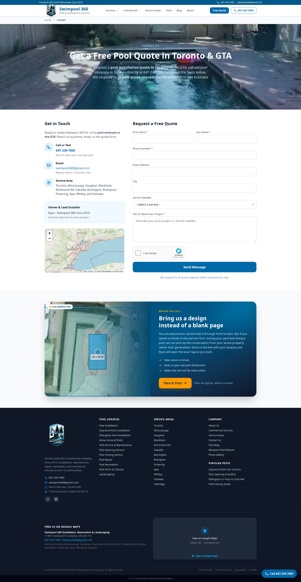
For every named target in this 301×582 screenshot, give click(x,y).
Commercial (130, 10)
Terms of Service (223, 570)
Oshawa (158, 479)
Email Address (141, 165)
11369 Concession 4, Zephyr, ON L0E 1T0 (68, 535)
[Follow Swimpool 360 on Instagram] (48, 499)
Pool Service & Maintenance (115, 445)
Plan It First (173, 383)
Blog (179, 10)
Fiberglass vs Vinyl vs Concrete (226, 479)
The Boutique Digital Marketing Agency (154, 578)
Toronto (158, 425)
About (190, 10)
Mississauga (161, 430)
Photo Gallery (216, 454)
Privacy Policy (205, 570)
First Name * (140, 132)
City (135, 181)
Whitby (158, 474)
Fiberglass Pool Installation (115, 435)
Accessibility (240, 570)
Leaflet (89, 271)
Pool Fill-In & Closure (111, 469)
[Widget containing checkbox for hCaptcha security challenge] (159, 253)
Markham (159, 440)
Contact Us (215, 440)
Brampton (160, 459)
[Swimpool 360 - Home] (57, 436)
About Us (214, 425)
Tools (169, 10)
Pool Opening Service (111, 450)
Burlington (160, 454)
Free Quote (219, 10)
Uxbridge (159, 484)
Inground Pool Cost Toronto (225, 469)
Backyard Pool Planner (222, 450)
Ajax (156, 469)
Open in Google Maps (207, 555)
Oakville (158, 450)
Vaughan (159, 435)
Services (110, 10)
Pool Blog (214, 445)
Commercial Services (221, 430)
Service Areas (153, 10)
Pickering (159, 464)
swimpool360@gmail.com (249, 2)
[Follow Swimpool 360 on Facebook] (56, 499)
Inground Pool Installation (114, 430)
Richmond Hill (162, 445)
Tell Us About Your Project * (149, 214)
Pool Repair (106, 459)
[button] (84, 251)
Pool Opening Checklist (222, 474)
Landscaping (106, 474)
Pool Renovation (108, 464)
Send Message (194, 267)
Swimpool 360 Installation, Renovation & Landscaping (77, 532)
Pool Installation (108, 425)
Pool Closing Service (111, 454)
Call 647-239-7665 (281, 574)
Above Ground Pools (111, 440)
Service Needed (142, 197)
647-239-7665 (227, 2)
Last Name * (203, 132)
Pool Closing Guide (220, 484)
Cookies (252, 570)
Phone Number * (143, 148)
